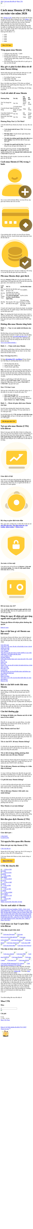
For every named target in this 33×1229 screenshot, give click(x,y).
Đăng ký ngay (5, 627)
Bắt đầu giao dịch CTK (8, 421)
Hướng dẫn (17, 971)
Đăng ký (8, 516)
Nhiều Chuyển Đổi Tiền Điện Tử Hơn (11, 901)
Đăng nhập (4, 516)
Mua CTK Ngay (6, 45)
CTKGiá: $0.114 (5, 848)
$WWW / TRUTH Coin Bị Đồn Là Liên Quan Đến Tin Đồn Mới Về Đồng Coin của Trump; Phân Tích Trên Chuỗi (16, 912)
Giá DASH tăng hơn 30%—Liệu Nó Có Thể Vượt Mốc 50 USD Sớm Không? (16, 917)
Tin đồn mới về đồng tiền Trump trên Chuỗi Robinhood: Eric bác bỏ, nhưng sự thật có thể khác (16, 914)
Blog (28, 971)
